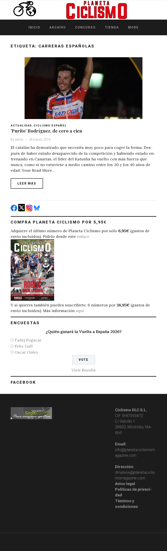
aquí (80, 310)
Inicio (34, 27)
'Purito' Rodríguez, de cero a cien (46, 131)
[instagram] (29, 209)
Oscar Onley (26, 352)
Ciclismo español (50, 125)
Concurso (85, 27)
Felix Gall (24, 346)
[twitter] (22, 209)
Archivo (57, 27)
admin (19, 139)
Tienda (112, 27)
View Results (84, 370)
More (133, 27)
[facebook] (14, 209)
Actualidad (21, 125)
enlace (83, 236)
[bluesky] (37, 209)
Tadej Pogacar (28, 340)
